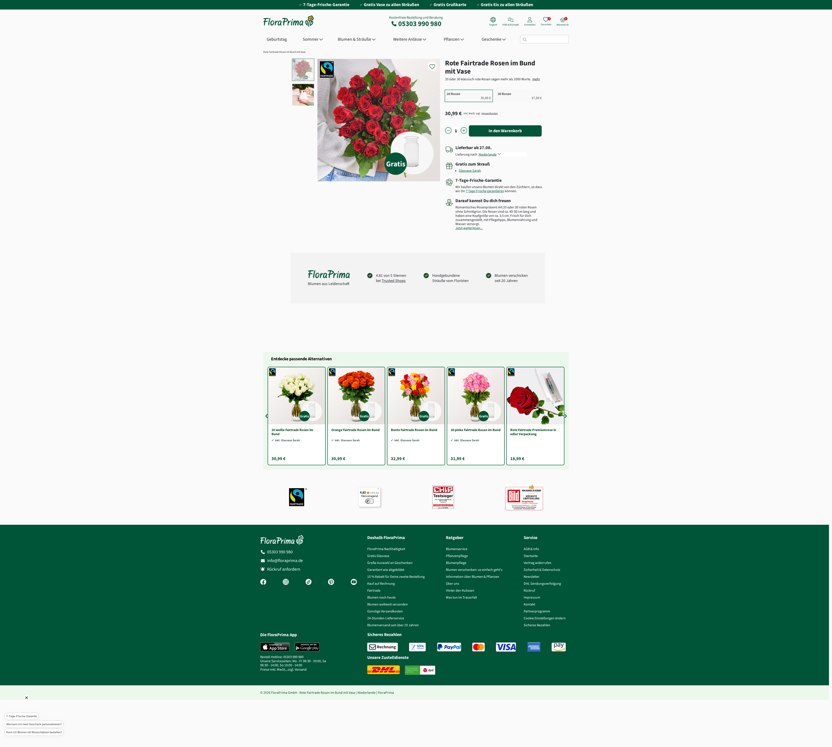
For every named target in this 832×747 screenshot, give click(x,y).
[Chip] (443, 497)
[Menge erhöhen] (464, 131)
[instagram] (286, 582)
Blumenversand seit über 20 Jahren (393, 625)
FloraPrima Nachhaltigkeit (386, 549)
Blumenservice (456, 549)
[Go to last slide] (267, 416)
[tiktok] (309, 582)
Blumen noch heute (381, 597)
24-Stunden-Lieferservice (385, 618)
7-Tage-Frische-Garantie (21, 716)
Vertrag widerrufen (537, 562)
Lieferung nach (467, 154)
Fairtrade (373, 590)
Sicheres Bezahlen (537, 625)
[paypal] (449, 647)
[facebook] (263, 582)
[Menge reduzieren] (448, 131)
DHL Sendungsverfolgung (542, 583)
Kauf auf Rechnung (381, 583)
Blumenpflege (456, 562)
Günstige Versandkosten (385, 611)
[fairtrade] (298, 497)
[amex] (533, 647)
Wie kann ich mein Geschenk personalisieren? (34, 724)
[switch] (369, 501)
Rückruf (529, 590)
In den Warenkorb (505, 131)
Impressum (532, 597)
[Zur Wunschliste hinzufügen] (435, 64)
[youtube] (354, 582)
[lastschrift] (417, 647)
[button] (20, 703)
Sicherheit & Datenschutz (542, 569)
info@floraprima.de (285, 560)
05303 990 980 (419, 23)
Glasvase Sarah (470, 170)
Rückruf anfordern (283, 569)
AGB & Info (531, 549)
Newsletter (532, 576)
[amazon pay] (559, 647)
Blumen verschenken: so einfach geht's (474, 569)
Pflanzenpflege (457, 556)
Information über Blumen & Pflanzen (472, 576)
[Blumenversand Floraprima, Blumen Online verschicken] (288, 26)
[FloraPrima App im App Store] (274, 647)
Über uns (452, 583)
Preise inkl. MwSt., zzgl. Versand (283, 669)
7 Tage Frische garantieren (485, 191)
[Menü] (378, 490)
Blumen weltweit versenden (387, 604)
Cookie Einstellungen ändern (545, 618)
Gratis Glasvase (378, 556)
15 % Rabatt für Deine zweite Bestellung (396, 576)
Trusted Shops (394, 280)
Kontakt (529, 604)
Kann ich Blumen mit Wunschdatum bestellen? (34, 732)
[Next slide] (564, 416)
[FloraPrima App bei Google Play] (307, 647)
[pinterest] (331, 582)
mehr (536, 79)
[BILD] (524, 497)
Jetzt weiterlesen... (469, 228)
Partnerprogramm (537, 611)
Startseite (531, 556)
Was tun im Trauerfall (461, 597)
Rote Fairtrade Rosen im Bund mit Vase (284, 52)
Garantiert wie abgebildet (385, 569)
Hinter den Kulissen (460, 590)
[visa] (506, 647)
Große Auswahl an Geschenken (390, 562)
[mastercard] (478, 647)
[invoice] (382, 647)
